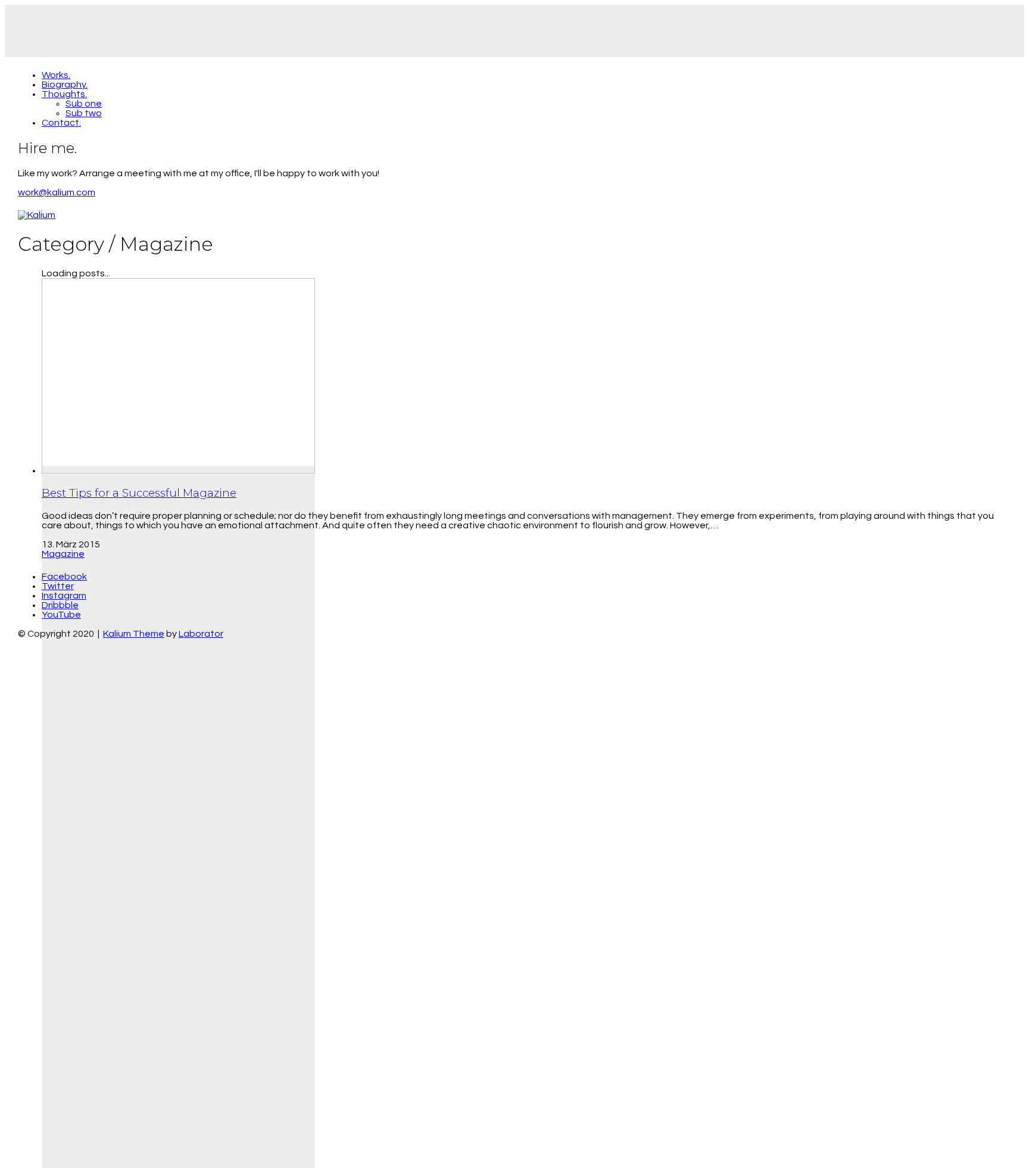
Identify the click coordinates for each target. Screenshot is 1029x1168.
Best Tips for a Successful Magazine (139, 493)
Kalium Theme (133, 633)
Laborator (201, 633)
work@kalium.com (56, 192)
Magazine (63, 554)
